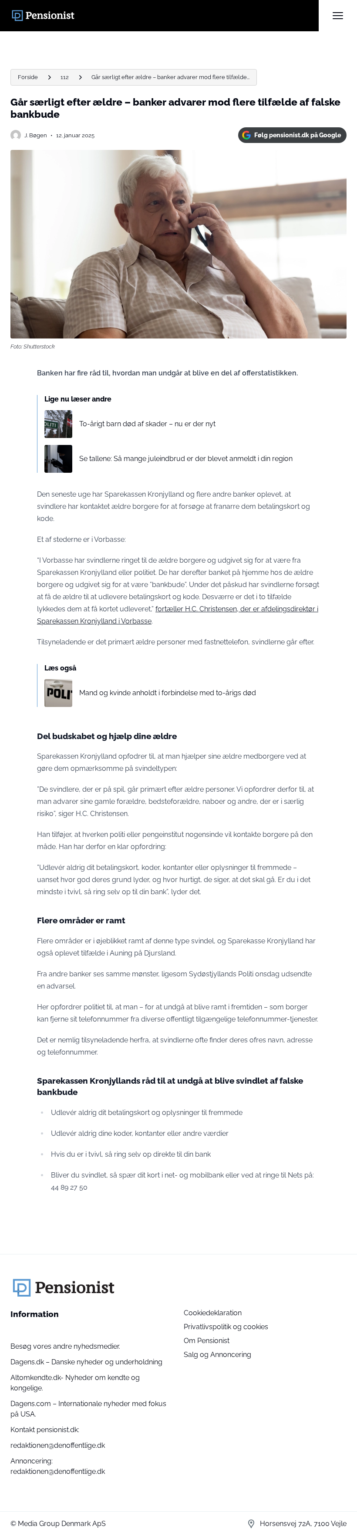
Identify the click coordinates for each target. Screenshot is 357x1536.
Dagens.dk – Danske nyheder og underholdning (86, 1362)
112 (65, 77)
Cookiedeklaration (213, 1313)
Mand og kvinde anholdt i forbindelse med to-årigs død (167, 693)
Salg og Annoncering (217, 1354)
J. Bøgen (35, 135)
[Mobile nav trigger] (338, 15)
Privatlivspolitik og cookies (226, 1327)
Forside (28, 77)
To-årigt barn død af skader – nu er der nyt (147, 424)
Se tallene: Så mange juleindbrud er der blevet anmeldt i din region (186, 458)
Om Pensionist (206, 1341)
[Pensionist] (164, 15)
